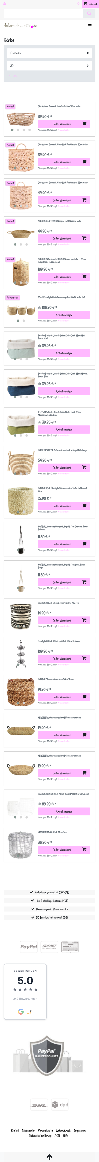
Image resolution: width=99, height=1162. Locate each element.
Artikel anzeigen (64, 315)
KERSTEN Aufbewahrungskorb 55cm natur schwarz (59, 717)
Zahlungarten (28, 1130)
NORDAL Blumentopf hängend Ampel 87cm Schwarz (63, 528)
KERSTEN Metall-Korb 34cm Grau (52, 832)
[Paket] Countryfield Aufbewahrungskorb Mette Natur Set (61, 297)
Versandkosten (63, 130)
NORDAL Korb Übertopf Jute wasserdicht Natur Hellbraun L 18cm (62, 490)
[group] (20, 119)
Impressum (80, 1130)
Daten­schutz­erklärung (40, 1135)
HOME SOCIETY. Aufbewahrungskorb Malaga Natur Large (62, 450)
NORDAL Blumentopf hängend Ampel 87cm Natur (61, 566)
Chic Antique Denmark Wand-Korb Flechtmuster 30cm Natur (62, 144)
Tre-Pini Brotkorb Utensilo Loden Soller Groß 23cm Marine (62, 375)
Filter (15, 76)
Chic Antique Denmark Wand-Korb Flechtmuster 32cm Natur (62, 182)
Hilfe (65, 1135)
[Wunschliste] (78, 4)
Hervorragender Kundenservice (52, 909)
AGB (57, 1135)
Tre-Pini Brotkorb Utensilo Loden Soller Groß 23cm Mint (61, 337)
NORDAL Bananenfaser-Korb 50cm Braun (56, 679)
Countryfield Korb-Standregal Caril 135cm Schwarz (59, 641)
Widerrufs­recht (63, 1130)
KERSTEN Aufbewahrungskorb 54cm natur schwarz (59, 755)
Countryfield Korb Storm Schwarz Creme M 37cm (58, 602)
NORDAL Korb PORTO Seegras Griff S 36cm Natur (59, 221)
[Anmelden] (5, 4)
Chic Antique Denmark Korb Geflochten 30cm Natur (59, 106)
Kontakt (15, 1130)
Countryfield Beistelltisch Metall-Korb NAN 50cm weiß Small (63, 794)
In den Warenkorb (62, 124)
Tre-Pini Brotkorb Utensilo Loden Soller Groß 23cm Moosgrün (59, 414)
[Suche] (89, 13)
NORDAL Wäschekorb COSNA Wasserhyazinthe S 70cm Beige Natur (62, 261)
